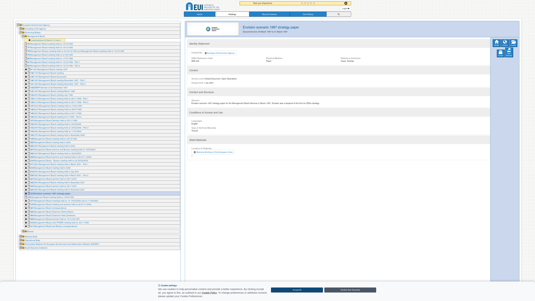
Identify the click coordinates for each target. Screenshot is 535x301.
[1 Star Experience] (302, 3)
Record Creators (269, 14)
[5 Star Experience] (314, 3)
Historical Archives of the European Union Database (210, 7)
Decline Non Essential (350, 290)
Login (345, 8)
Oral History (308, 14)
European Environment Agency (221, 53)
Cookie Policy (209, 292)
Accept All (297, 290)
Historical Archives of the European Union (214, 152)
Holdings (232, 14)
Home (199, 14)
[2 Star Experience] (305, 3)
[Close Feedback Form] (345, 3)
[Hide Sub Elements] (18, 25)
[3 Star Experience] (308, 3)
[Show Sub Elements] (21, 28)
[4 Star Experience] (311, 3)
